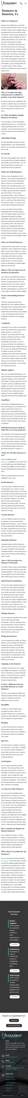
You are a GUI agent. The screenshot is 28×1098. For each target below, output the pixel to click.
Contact (8, 1090)
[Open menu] (25, 3)
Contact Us (14, 1020)
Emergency (9, 1088)
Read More (15, 944)
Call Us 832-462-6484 (14, 1025)
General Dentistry (10, 1082)
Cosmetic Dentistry (11, 1079)
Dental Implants (10, 1076)
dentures (5, 462)
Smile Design (9, 1085)
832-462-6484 (9, 1062)
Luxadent (5, 861)
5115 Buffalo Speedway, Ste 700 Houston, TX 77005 (15, 1068)
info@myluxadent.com (12, 1057)
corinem (11, 1095)
